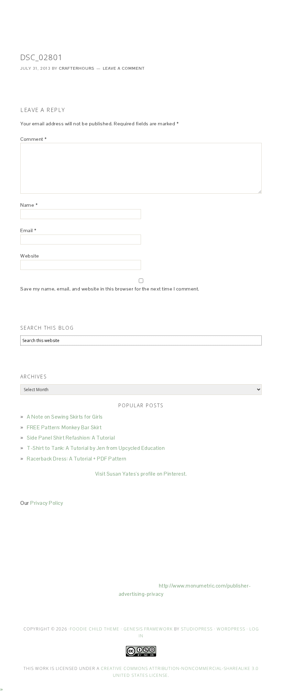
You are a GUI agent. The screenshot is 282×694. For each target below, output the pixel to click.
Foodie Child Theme (94, 629)
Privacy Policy (46, 503)
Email (28, 230)
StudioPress (197, 629)
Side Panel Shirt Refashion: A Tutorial (71, 437)
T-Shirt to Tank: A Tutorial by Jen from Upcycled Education (96, 448)
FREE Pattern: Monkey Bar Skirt (64, 427)
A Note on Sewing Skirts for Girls (65, 416)
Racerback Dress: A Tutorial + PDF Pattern (77, 458)
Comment (33, 139)
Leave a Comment (124, 68)
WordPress (231, 629)
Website (29, 256)
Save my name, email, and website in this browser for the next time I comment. (109, 289)
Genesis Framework (148, 629)
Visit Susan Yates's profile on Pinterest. (141, 473)
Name (28, 205)
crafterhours (141, 21)
